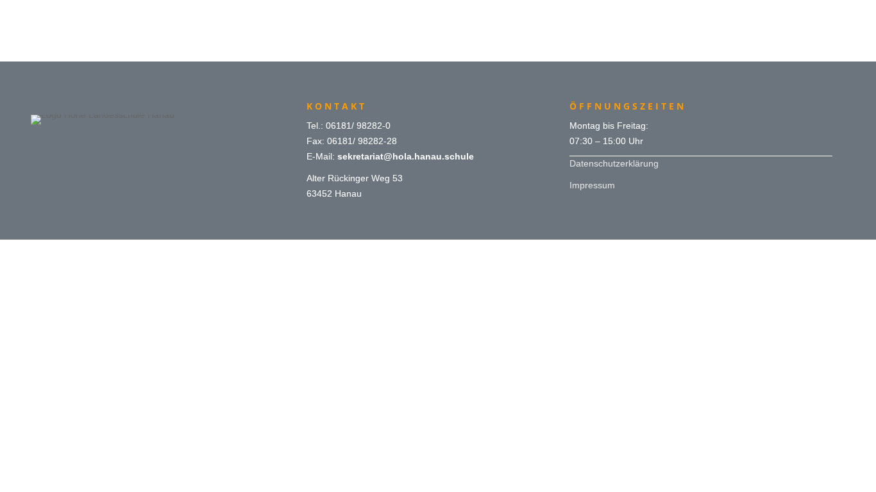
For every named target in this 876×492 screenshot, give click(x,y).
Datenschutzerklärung (614, 163)
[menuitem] (438, 14)
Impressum (592, 185)
